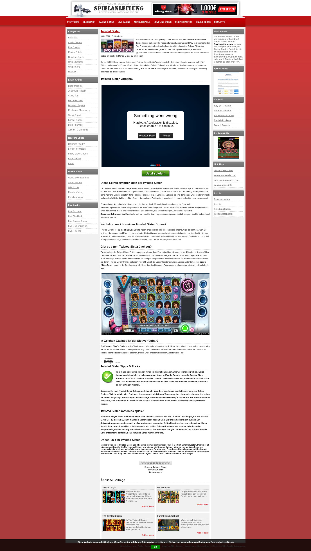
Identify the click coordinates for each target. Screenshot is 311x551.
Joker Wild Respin (77, 91)
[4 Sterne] (151, 463)
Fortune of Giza (75, 100)
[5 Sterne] (154, 463)
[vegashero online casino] (195, 9)
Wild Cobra (73, 187)
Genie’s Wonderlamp (78, 177)
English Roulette (222, 120)
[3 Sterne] (148, 463)
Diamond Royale (76, 105)
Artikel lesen (148, 506)
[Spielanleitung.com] (119, 8)
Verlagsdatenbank (223, 214)
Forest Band (163, 487)
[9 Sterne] (165, 463)
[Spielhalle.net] (228, 83)
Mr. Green (108, 360)
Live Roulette (74, 231)
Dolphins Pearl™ (76, 144)
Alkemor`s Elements (78, 130)
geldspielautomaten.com (226, 180)
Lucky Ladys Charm (78, 153)
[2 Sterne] (145, 463)
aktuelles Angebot (108, 236)
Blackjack (89, 22)
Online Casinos (183, 22)
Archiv (217, 204)
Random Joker (75, 192)
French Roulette (222, 125)
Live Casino (124, 22)
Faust (71, 163)
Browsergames (222, 199)
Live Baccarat (75, 211)
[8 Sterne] (162, 463)
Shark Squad (74, 115)
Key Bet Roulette (222, 106)
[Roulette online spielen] (228, 148)
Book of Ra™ (74, 158)
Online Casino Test (223, 170)
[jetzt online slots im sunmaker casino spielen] (155, 173)
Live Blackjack (75, 216)
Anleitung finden (222, 209)
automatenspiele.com (225, 175)
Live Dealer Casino (77, 226)
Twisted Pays (109, 487)
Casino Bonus (106, 22)
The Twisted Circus (112, 516)
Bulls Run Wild (75, 125)
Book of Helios (75, 86)
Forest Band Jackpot (168, 516)
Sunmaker (108, 358)
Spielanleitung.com (110, 423)
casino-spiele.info (223, 185)
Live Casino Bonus (77, 221)
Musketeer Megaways (79, 110)
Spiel (150, 204)
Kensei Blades (75, 120)
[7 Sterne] (159, 463)
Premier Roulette (222, 110)
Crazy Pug (73, 95)
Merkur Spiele (142, 22)
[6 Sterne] (157, 463)
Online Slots (203, 22)
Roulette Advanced (224, 115)
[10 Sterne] (168, 463)
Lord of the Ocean (77, 149)
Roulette (219, 22)
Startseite (73, 22)
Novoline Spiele (163, 22)
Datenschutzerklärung (222, 542)
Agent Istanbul (75, 182)
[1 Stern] (142, 463)
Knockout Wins (75, 197)
